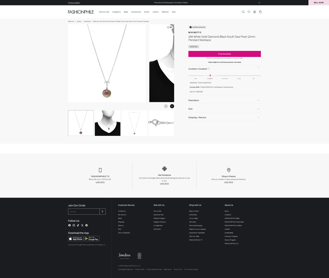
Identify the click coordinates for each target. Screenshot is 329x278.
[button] (243, 11)
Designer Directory (160, 222)
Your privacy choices (191, 269)
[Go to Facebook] (69, 225)
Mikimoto (71, 21)
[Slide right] (172, 106)
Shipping (121, 222)
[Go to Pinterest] (86, 225)
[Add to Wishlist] (169, 27)
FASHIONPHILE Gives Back (234, 222)
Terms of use (177, 269)
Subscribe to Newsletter (197, 233)
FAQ (119, 229)
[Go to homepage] (81, 12)
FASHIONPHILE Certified (233, 225)
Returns (121, 225)
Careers (227, 229)
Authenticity (193, 215)
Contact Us (122, 211)
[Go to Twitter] (82, 225)
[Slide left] (166, 106)
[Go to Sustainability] (139, 256)
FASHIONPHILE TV (196, 240)
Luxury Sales (193, 218)
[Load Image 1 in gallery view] (81, 123)
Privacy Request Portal (154, 269)
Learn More (100, 182)
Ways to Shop (194, 211)
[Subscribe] (102, 212)
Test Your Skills (194, 236)
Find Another (224, 54)
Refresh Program (159, 218)
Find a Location (74, 3)
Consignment (158, 225)
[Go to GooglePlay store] (91, 240)
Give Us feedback (124, 233)
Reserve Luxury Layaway (197, 229)
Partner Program (230, 240)
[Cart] (260, 11)
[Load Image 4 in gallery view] (161, 123)
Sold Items (157, 229)
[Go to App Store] (76, 240)
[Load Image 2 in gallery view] (107, 123)
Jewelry (79, 21)
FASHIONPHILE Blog (232, 218)
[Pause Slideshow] (259, 2)
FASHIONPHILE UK (231, 243)
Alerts (120, 218)
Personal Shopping (195, 225)
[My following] (249, 11)
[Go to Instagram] (73, 225)
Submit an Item (159, 215)
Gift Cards (192, 222)
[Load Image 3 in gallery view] (134, 123)
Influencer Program (231, 236)
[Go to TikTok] (78, 225)
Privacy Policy (139, 269)
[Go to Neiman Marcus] (124, 256)
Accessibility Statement (125, 269)
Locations (228, 215)
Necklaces (87, 21)
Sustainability (229, 233)
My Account (122, 215)
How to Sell (157, 211)
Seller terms (167, 269)
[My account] (254, 11)
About (227, 211)
